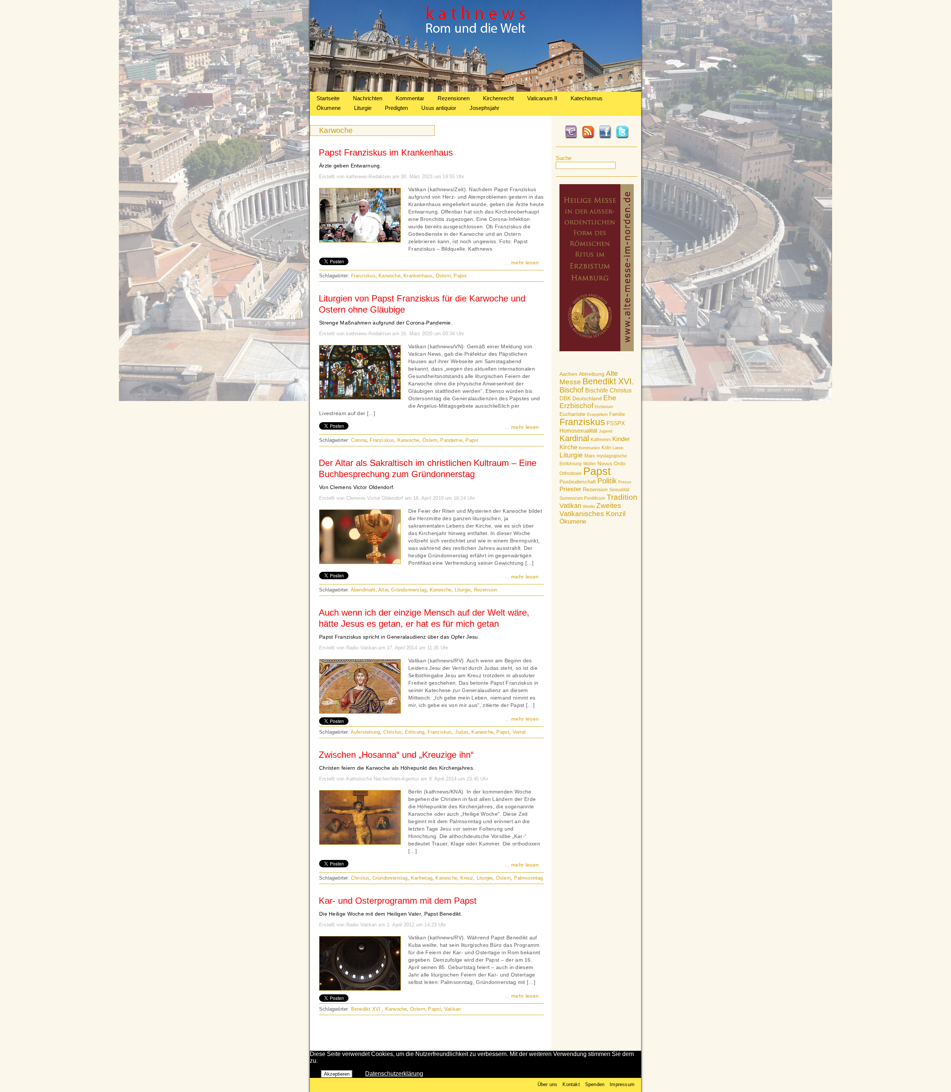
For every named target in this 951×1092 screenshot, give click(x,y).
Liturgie (362, 108)
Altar (383, 590)
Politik (607, 481)
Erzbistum (604, 406)
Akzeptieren (337, 1074)
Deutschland (587, 398)
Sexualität (619, 489)
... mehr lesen (522, 262)
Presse (624, 482)
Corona (359, 440)
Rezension (595, 489)
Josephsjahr (484, 108)
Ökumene (329, 108)
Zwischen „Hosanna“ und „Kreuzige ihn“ (396, 755)
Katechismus (587, 98)
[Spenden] (571, 137)
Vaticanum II (542, 98)
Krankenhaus (417, 275)
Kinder (621, 439)
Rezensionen (454, 98)
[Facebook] (605, 137)
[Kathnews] (475, 90)
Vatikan (570, 505)
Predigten (396, 108)
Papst (597, 471)
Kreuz (466, 878)
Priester (570, 489)
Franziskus (582, 422)
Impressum (622, 1084)
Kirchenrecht (498, 98)
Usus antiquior (438, 108)
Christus (621, 390)
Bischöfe (596, 390)
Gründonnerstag (408, 590)
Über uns (548, 1084)
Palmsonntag (528, 878)
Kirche (568, 447)
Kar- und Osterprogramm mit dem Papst (398, 901)
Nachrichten (367, 98)
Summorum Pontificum (582, 498)
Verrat (519, 732)
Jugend (605, 431)
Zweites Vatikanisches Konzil (592, 510)
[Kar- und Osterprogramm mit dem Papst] (359, 988)
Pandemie (451, 440)
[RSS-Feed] (588, 137)
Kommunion (589, 448)
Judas (461, 732)
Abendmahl (363, 590)
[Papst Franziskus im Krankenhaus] (359, 240)
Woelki (589, 506)
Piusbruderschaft (577, 482)
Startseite (328, 98)
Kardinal (574, 438)
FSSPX (616, 423)
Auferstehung (365, 732)
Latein (618, 448)
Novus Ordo (611, 463)
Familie (617, 414)
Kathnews (601, 439)
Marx (589, 456)
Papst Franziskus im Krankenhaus (386, 152)
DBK (565, 398)
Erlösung (415, 732)
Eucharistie (572, 414)
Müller (589, 463)
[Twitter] (622, 137)
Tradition (622, 497)
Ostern (443, 275)
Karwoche (389, 275)
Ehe (609, 398)
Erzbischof (576, 406)
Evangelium (597, 414)
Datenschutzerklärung (394, 1073)
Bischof (571, 390)
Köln (606, 447)
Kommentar (410, 98)
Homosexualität (578, 430)
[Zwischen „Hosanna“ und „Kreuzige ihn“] (359, 842)
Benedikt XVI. (608, 381)
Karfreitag (421, 878)
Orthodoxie (570, 473)
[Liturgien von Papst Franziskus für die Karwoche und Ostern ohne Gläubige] (359, 397)
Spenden (594, 1084)
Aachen (568, 374)
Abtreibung (591, 374)
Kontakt (571, 1084)
